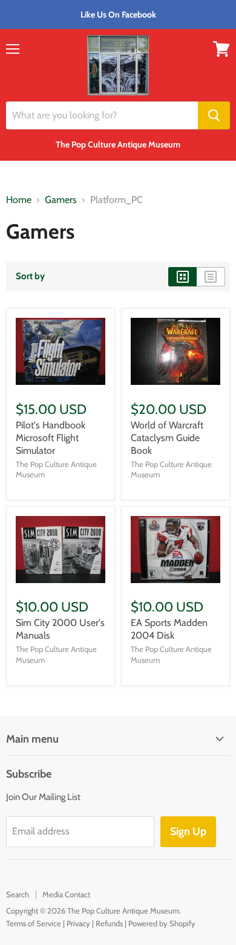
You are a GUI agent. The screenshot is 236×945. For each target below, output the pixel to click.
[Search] (214, 115)
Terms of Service (33, 923)
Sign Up (188, 831)
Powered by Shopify (161, 923)
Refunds (109, 923)
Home (18, 200)
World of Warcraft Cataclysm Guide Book (167, 437)
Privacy (78, 923)
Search (17, 894)
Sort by (30, 276)
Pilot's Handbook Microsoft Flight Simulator (50, 437)
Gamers (61, 200)
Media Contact (66, 894)
